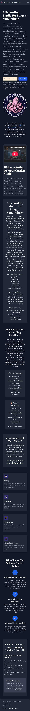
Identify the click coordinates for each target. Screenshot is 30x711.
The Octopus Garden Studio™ (13, 701)
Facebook (4, 708)
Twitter (16, 708)
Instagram (10, 708)
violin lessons (12, 127)
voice (20, 125)
